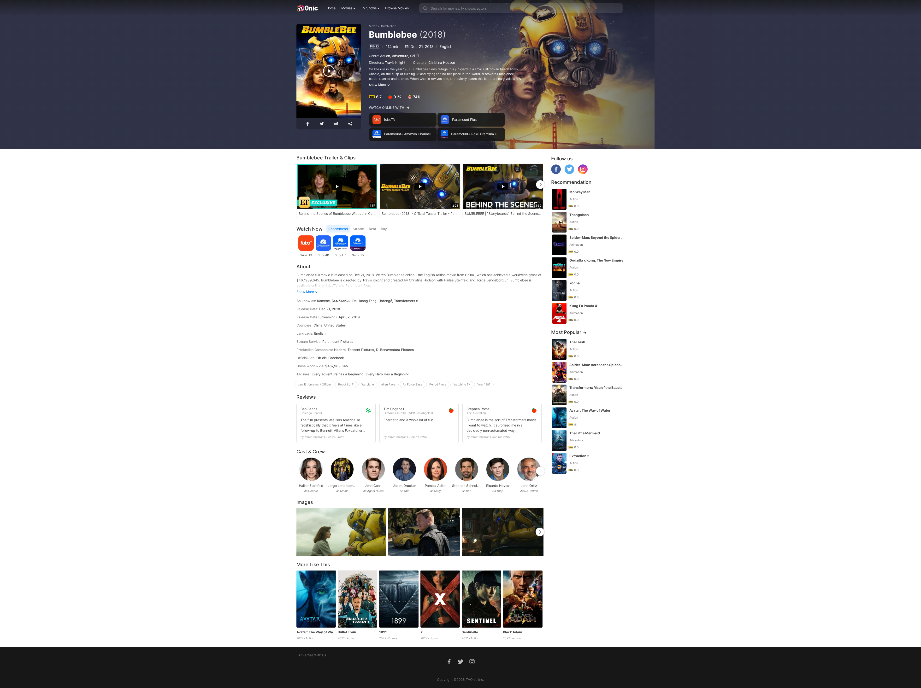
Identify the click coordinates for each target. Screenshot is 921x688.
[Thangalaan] (559, 222)
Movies (346, 8)
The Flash (577, 342)
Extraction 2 (579, 456)
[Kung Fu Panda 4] (559, 313)
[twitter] (569, 173)
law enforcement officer (314, 384)
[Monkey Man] (559, 199)
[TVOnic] (307, 8)
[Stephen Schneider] (466, 469)
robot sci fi (346, 384)
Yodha (574, 283)
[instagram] (583, 173)
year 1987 (483, 384)
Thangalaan (579, 215)
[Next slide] (540, 184)
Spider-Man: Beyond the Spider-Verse (596, 237)
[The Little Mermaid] (559, 440)
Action (385, 56)
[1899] (399, 598)
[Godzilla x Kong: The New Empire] (559, 267)
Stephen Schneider (466, 486)
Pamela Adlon (435, 486)
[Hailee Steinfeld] (311, 469)
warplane (367, 384)
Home (331, 8)
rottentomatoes (315, 437)
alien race (388, 384)
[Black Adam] (522, 598)
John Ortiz (529, 486)
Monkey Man (579, 192)
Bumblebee (388, 26)
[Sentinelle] (481, 598)
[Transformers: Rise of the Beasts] (559, 395)
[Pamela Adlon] (435, 469)
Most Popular (566, 332)
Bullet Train (347, 632)
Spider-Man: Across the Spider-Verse (596, 365)
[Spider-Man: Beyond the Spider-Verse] (559, 244)
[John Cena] (373, 469)
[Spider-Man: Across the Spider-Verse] (559, 372)
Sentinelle (470, 632)
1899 (383, 632)
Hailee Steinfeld (311, 486)
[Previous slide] (299, 184)
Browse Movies (397, 8)
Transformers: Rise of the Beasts (595, 387)
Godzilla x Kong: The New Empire (596, 260)
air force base (412, 384)
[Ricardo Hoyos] (497, 469)
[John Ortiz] (528, 469)
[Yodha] (559, 290)
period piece (437, 384)
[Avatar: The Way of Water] (316, 598)
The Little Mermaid (584, 433)
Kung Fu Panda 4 (583, 306)
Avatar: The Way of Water (316, 632)
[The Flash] (559, 349)
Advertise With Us (312, 655)
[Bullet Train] (357, 598)
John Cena (373, 486)
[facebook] (556, 173)
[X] (440, 598)
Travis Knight (395, 62)
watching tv (462, 384)
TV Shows (369, 8)
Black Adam (512, 632)
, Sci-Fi (413, 56)
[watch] (329, 71)
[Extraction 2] (559, 463)
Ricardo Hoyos (497, 486)
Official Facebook (330, 358)
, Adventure (399, 56)
